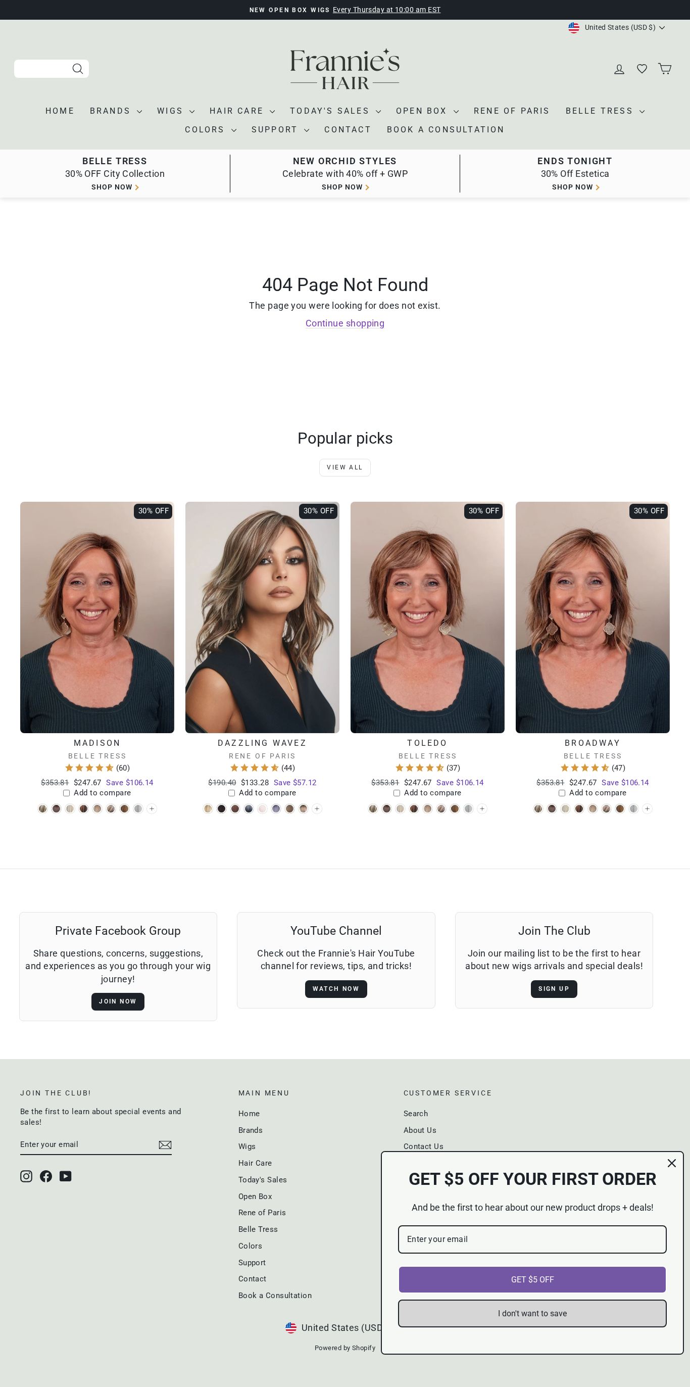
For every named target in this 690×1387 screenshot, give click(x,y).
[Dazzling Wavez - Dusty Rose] (235, 809)
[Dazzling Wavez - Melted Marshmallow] (303, 809)
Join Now (118, 1001)
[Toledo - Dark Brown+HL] (414, 809)
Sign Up (554, 988)
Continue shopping (345, 323)
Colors (206, 129)
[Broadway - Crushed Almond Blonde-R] (565, 809)
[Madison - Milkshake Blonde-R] (111, 809)
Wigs (172, 111)
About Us (420, 1130)
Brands (112, 111)
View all (345, 467)
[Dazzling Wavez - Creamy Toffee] (208, 809)
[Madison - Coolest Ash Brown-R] (56, 809)
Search (416, 1113)
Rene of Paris (512, 111)
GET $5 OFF (532, 1279)
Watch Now (336, 988)
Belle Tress (601, 111)
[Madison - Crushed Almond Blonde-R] (70, 809)
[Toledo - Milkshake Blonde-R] (441, 809)
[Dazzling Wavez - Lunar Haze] (276, 809)
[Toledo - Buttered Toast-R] (373, 809)
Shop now (111, 187)
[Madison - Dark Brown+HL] (83, 809)
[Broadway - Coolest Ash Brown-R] (552, 809)
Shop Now (572, 187)
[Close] (672, 1163)
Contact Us (424, 1146)
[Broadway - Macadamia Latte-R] (593, 809)
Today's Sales (331, 111)
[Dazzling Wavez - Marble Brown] (289, 809)
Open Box (423, 111)
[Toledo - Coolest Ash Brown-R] (386, 809)
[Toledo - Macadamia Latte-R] (427, 809)
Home (60, 111)
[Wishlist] (643, 69)
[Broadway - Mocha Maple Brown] (620, 809)
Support (277, 129)
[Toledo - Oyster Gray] (468, 809)
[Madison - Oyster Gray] (138, 809)
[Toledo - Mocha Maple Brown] (455, 809)
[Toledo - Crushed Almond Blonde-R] (400, 809)
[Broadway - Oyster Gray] (633, 809)
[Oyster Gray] (152, 809)
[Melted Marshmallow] (317, 809)
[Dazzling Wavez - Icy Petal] (262, 809)
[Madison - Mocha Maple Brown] (124, 809)
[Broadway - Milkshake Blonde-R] (606, 809)
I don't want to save (532, 1313)
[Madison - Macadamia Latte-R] (97, 809)
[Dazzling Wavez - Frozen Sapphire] (249, 809)
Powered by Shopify (345, 1348)
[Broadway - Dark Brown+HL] (579, 809)
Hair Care (238, 111)
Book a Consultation (446, 129)
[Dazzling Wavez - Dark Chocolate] (221, 809)
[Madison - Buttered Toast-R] (42, 809)
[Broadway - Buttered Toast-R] (538, 809)
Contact (347, 129)
